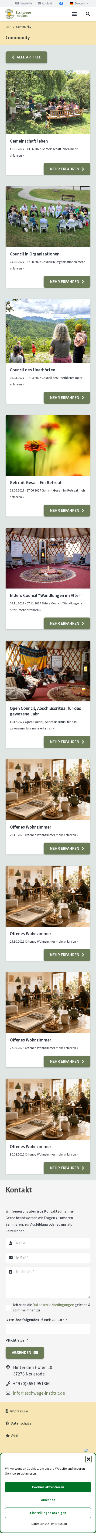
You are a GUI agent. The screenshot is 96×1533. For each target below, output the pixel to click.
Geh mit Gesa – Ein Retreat (36, 482)
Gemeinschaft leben (29, 141)
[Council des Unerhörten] (48, 331)
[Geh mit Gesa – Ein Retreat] (48, 445)
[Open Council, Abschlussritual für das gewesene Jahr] (48, 671)
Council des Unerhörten (32, 370)
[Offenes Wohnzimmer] (48, 789)
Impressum (59, 1524)
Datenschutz (40, 1524)
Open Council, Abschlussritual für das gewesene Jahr (45, 711)
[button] (88, 1459)
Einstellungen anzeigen (48, 1513)
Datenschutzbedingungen (53, 1304)
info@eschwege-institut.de (39, 1393)
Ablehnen (48, 1500)
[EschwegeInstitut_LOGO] (17, 14)
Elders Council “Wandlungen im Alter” (46, 595)
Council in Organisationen (34, 254)
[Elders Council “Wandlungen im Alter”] (48, 558)
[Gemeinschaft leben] (48, 102)
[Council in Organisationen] (48, 216)
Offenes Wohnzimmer (30, 827)
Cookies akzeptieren (48, 1487)
